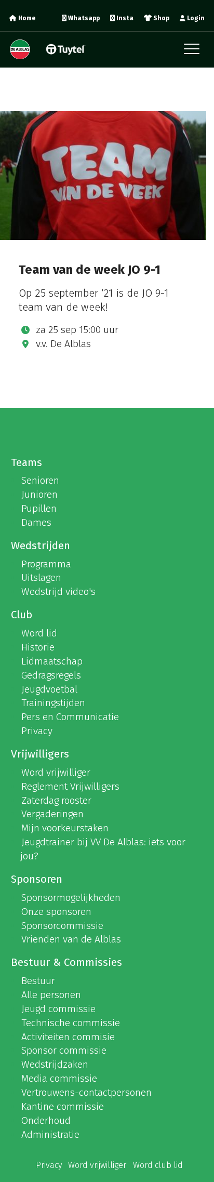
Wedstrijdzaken (54, 1064)
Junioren (39, 494)
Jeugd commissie (58, 1009)
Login (195, 18)
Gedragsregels (51, 675)
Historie (38, 647)
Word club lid (158, 1165)
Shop (160, 18)
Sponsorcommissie (62, 926)
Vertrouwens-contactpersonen (86, 1092)
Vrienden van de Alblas (71, 939)
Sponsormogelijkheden (71, 898)
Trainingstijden (53, 703)
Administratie (50, 1134)
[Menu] (194, 52)
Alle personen (51, 995)
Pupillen (39, 508)
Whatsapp (83, 18)
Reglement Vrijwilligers (70, 786)
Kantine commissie (62, 1106)
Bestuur (38, 981)
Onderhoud (46, 1120)
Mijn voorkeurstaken (65, 828)
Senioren (40, 480)
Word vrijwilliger (55, 772)
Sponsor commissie (63, 1050)
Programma (46, 564)
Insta (124, 18)
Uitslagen (41, 577)
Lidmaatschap (52, 661)
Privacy (36, 731)
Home (26, 18)
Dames (36, 522)
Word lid (39, 633)
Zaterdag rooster (56, 800)
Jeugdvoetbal (49, 689)
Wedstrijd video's (58, 591)
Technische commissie (70, 1023)
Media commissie (59, 1078)
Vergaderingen (52, 814)
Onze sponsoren (56, 912)
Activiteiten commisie (68, 1037)
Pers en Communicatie (70, 717)
